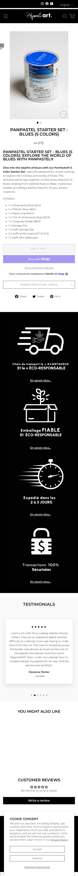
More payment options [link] (39, 267)
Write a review (39, 800)
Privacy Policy (59, 839)
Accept (37, 849)
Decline (37, 858)
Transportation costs (39, 284)
